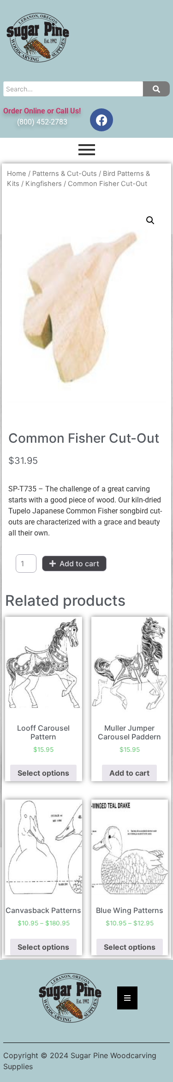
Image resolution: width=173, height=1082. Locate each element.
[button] (150, 220)
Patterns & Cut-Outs (64, 173)
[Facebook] (101, 119)
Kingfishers (43, 184)
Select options (43, 773)
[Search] (156, 88)
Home (16, 173)
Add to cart (79, 563)
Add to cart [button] (129, 773)
